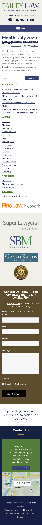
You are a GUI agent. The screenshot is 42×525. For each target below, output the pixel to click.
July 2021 (6, 135)
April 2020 (6, 155)
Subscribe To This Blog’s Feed (15, 196)
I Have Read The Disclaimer (16, 384)
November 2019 (9, 165)
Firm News (34, 46)
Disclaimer (6, 379)
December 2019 (9, 162)
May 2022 (6, 125)
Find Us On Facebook (21, 468)
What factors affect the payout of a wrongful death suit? (17, 91)
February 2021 (8, 142)
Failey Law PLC (16, 46)
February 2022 (8, 128)
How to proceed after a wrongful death (19, 109)
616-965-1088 (24, 20)
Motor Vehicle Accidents (12, 184)
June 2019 (6, 172)
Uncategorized (8, 187)
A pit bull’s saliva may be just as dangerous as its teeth (20, 42)
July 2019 (6, 168)
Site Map (19, 510)
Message (6, 350)
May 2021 (6, 138)
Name (4, 315)
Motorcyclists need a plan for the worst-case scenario (20, 97)
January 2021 (7, 145)
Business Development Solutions (20, 513)
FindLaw (21, 517)
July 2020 (6, 152)
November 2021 (9, 132)
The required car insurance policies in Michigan (18, 104)
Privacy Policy (30, 510)
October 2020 (8, 148)
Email (5, 327)
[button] (21, 28)
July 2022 (6, 122)
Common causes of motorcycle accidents (20, 113)
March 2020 (7, 158)
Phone (5, 338)
